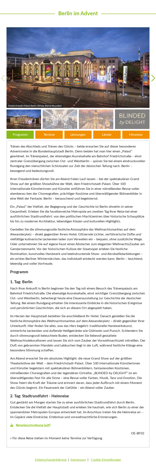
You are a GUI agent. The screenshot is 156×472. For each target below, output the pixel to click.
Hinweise (135, 134)
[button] (153, 78)
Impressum (78, 459)
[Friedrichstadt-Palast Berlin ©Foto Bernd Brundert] (78, 67)
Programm (20, 134)
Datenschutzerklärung (50, 459)
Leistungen (78, 134)
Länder (107, 134)
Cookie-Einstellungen (106, 459)
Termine (49, 134)
